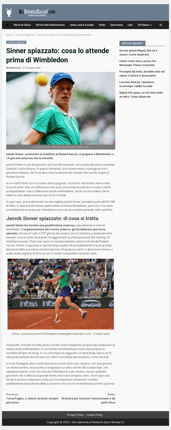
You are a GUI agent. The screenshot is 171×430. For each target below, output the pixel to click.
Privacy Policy (75, 415)
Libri (130, 25)
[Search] (161, 25)
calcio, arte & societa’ (82, 25)
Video (102, 25)
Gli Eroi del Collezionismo (50, 25)
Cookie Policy (94, 415)
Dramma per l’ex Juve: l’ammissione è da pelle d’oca (88, 398)
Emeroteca (117, 25)
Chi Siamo (143, 25)
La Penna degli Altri (16, 42)
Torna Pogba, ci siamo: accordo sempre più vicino (32, 398)
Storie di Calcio (22, 25)
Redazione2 (15, 67)
